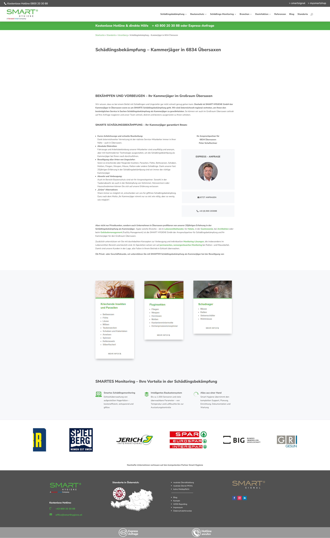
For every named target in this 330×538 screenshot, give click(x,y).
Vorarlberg (123, 35)
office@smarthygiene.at (69, 514)
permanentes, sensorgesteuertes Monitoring (181, 245)
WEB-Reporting (180, 504)
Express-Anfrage (201, 25)
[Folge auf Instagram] (239, 498)
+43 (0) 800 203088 (208, 211)
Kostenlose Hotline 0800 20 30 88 (27, 3)
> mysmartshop (317, 3)
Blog (175, 497)
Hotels (191, 228)
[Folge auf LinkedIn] (245, 498)
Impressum (178, 507)
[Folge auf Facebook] (234, 498)
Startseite (100, 35)
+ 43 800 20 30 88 (166, 25)
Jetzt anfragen (208, 197)
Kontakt (176, 500)
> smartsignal (297, 3)
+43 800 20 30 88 (65, 508)
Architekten (223, 228)
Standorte (111, 35)
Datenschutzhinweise (182, 511)
